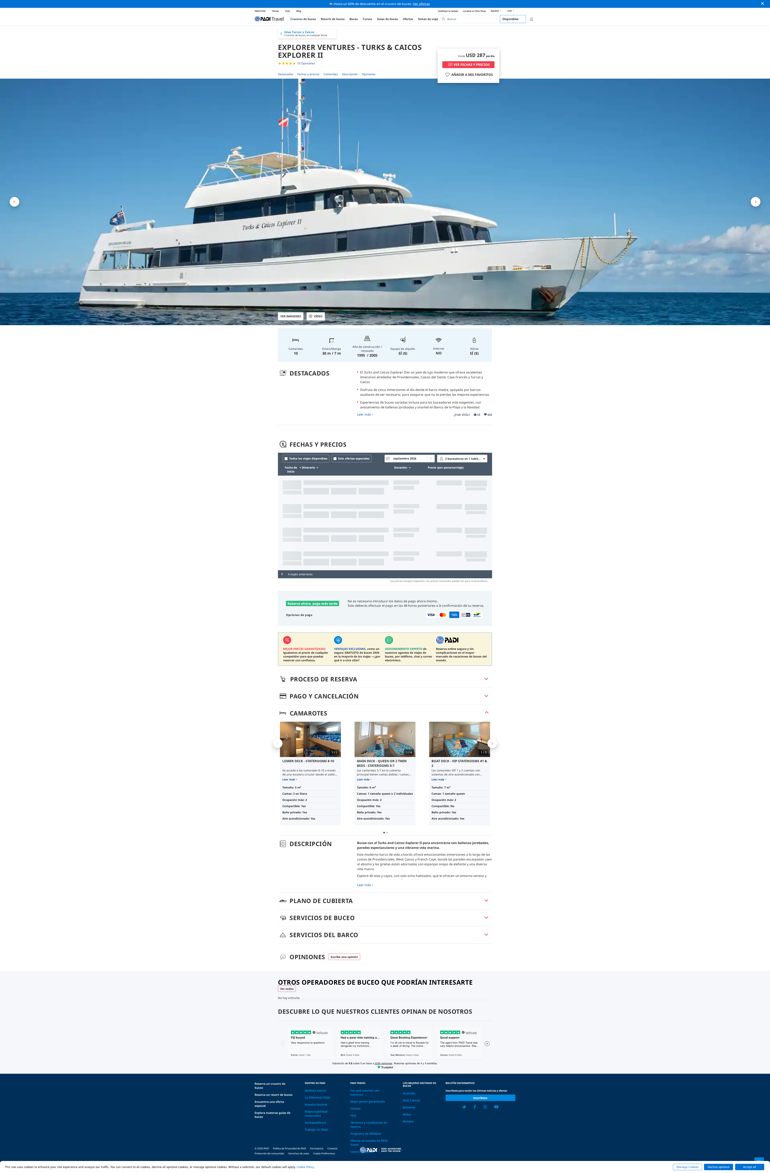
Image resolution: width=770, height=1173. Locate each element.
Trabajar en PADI (316, 1129)
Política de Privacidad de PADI (289, 1148)
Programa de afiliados (365, 1133)
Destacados (285, 74)
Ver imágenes (290, 316)
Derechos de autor (298, 1153)
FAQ (353, 1115)
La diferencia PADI (317, 1097)
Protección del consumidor (269, 1153)
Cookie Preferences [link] (324, 1153)
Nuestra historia (316, 1104)
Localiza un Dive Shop (474, 10)
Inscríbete (480, 1098)
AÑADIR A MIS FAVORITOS (472, 74)
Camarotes (330, 74)
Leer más (364, 414)
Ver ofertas (421, 4)
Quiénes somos (315, 1090)
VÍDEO (318, 316)
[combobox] (469, 19)
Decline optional (718, 1167)
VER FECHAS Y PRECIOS (472, 64)
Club (287, 10)
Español (495, 10)
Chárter (355, 1108)
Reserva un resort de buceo (274, 1095)
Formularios (316, 1148)
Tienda (275, 10)
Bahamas (409, 1107)
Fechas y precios (308, 74)
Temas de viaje (428, 19)
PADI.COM (260, 10)
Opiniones (369, 74)
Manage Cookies (688, 1167)
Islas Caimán (411, 1100)
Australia (409, 1093)
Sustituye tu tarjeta (448, 10)
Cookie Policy (305, 1167)
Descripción (350, 74)
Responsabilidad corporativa (316, 1113)
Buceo (354, 19)
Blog (298, 10)
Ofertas (408, 19)
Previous (278, 743)
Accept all (749, 1167)
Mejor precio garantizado (367, 1101)
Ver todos (287, 989)
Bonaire (408, 1121)
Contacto (332, 1148)
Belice (407, 1114)
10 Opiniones (306, 63)
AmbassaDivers (315, 1122)
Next (492, 743)
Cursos (367, 19)
